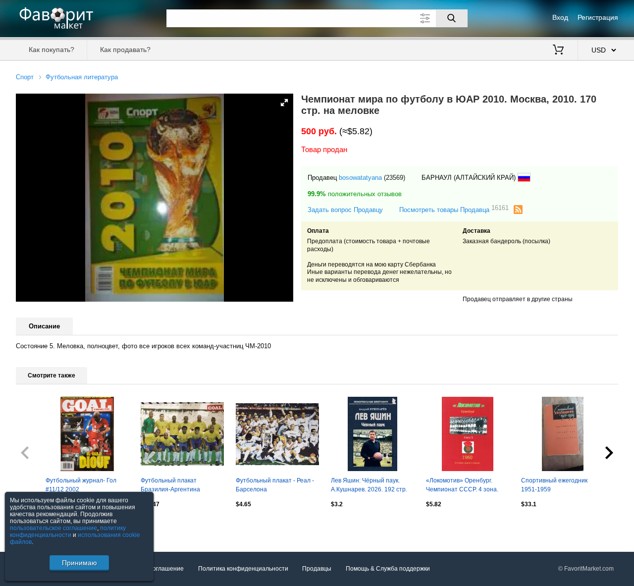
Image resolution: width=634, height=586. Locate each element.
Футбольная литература (82, 77)
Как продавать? (125, 49)
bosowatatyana (360, 177)
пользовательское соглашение (53, 528)
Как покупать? (51, 49)
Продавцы (316, 568)
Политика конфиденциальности (243, 568)
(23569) (394, 177)
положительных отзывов (355, 194)
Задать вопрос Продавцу (345, 209)
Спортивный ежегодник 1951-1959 (554, 485)
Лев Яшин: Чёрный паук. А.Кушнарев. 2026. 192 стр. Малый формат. (369, 486)
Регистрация (598, 17)
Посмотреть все (38, 525)
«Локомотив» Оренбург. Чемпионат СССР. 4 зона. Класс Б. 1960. (462, 486)
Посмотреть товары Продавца (454, 209)
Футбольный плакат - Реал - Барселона (275, 485)
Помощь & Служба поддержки (388, 568)
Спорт (25, 77)
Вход (560, 17)
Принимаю (79, 563)
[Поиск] (452, 18)
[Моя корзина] (558, 50)
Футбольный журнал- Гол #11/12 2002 (81, 485)
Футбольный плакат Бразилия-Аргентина (170, 485)
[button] (284, 102)
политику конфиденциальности (68, 531)
